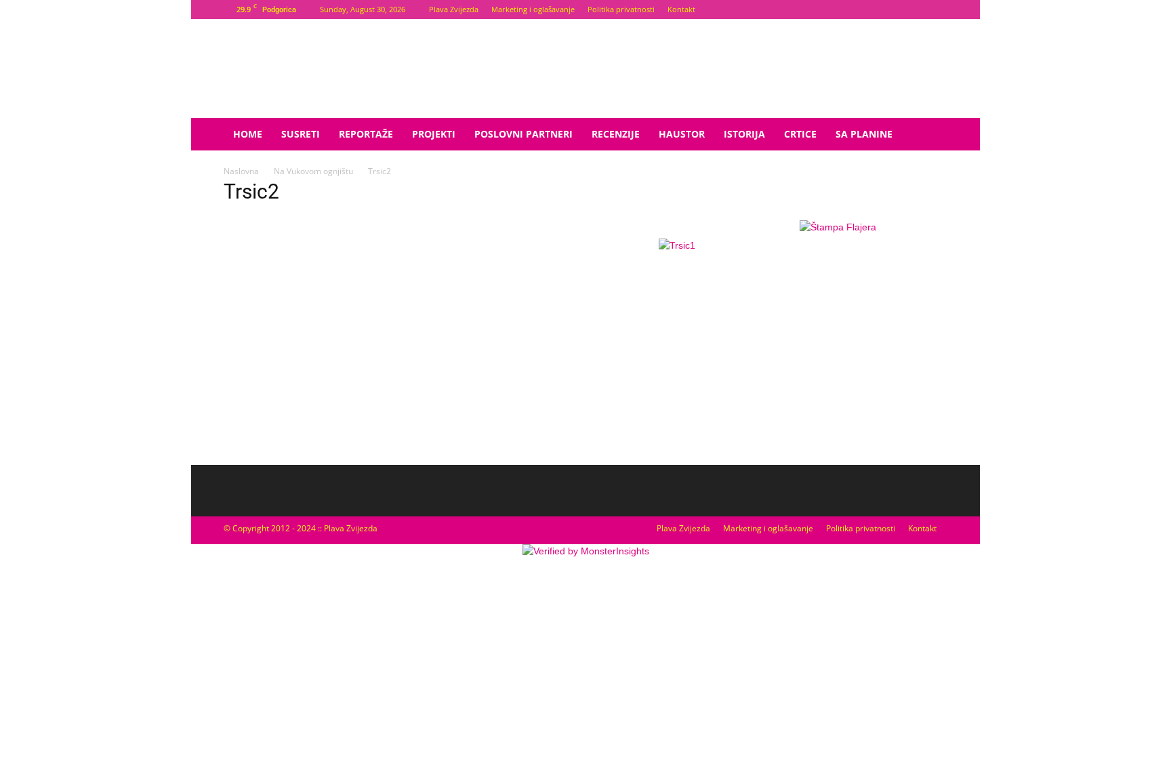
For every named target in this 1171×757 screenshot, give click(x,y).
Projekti (433, 133)
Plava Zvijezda (453, 9)
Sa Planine (864, 133)
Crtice (800, 133)
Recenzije (616, 133)
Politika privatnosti (621, 9)
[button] (931, 135)
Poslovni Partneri (523, 133)
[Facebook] (915, 9)
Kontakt (681, 9)
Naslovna (241, 171)
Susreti (300, 133)
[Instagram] (937, 9)
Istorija (744, 133)
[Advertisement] (837, 349)
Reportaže (366, 133)
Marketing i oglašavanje (533, 9)
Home (247, 133)
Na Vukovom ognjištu (313, 171)
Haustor (682, 133)
